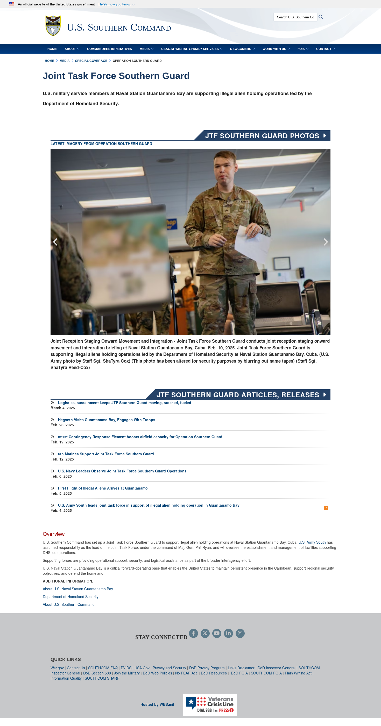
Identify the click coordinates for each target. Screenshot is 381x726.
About (70, 48)
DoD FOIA (239, 672)
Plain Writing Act (298, 672)
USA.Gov (142, 667)
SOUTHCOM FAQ (103, 667)
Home (52, 48)
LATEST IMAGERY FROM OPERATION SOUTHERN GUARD (101, 143)
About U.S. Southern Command (69, 604)
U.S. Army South (312, 542)
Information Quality (66, 678)
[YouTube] (216, 633)
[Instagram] (240, 633)
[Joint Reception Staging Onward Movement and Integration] (190, 242)
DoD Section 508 (97, 672)
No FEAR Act (186, 672)
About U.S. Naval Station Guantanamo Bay (78, 588)
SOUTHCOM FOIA (266, 672)
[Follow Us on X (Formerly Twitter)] (205, 633)
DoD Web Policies (157, 672)
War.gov (57, 667)
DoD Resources (214, 672)
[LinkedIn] (228, 633)
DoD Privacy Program (207, 667)
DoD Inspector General (276, 667)
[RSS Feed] (326, 507)
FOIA (301, 48)
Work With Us (274, 48)
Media (145, 48)
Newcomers (240, 48)
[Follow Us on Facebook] (193, 633)
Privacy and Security (169, 667)
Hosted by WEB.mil (157, 704)
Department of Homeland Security (70, 596)
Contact (323, 48)
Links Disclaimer (241, 667)
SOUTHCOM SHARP (102, 678)
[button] (117, 4)
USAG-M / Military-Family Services (190, 48)
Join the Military (127, 672)
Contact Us (76, 667)
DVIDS (126, 667)
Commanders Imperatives (109, 48)
